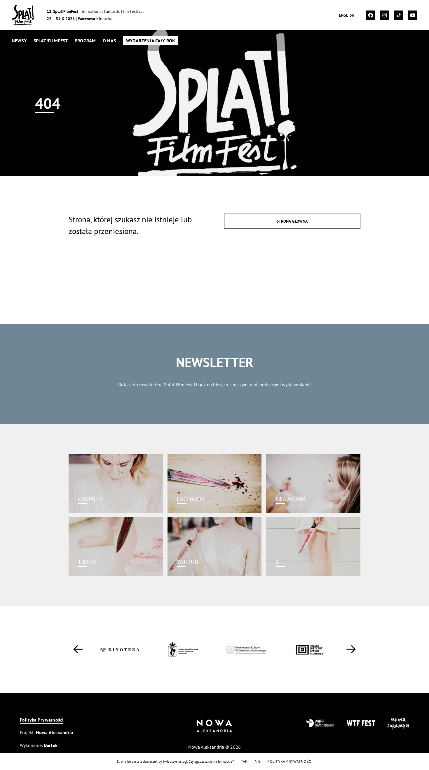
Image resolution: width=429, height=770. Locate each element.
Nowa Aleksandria (54, 732)
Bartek (50, 745)
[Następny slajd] (351, 649)
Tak (244, 761)
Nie (258, 761)
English (346, 15)
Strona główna (292, 221)
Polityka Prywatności (41, 720)
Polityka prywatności (289, 761)
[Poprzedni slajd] (78, 649)
